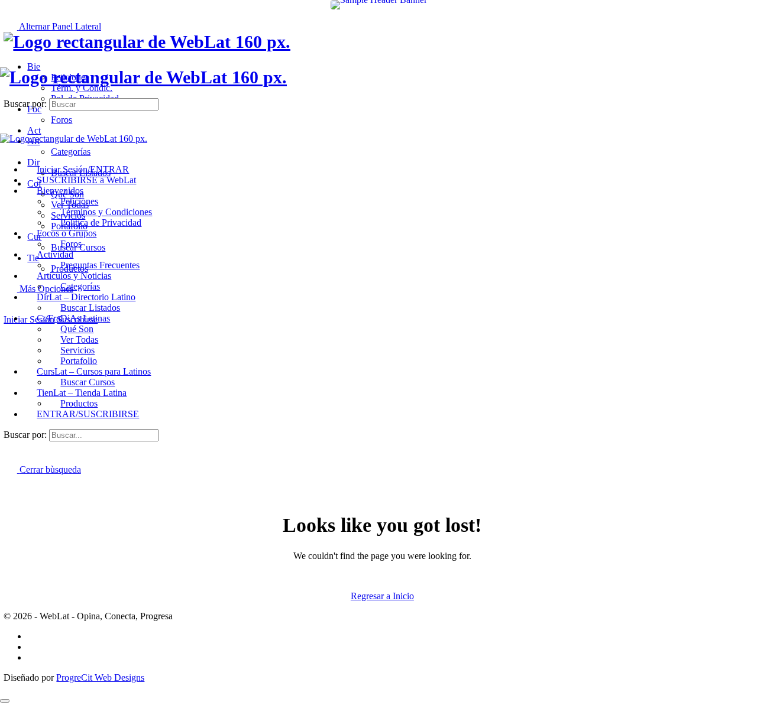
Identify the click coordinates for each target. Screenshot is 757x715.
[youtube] (33, 647)
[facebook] (33, 636)
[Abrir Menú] (6, 62)
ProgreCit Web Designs (100, 677)
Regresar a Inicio (382, 596)
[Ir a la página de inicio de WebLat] (147, 41)
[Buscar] (10, 309)
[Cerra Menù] (6, 149)
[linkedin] (33, 657)
